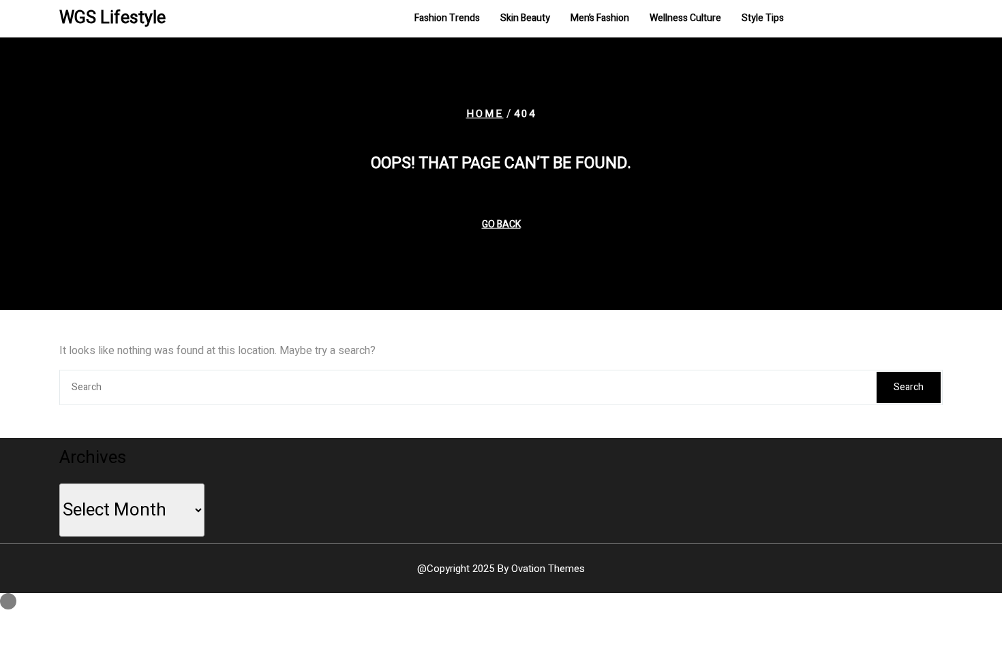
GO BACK (501, 224)
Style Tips (763, 18)
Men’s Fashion (600, 18)
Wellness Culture (685, 18)
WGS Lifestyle (112, 18)
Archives (92, 458)
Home (485, 113)
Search (909, 387)
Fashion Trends (447, 18)
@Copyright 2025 (501, 568)
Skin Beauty (525, 18)
